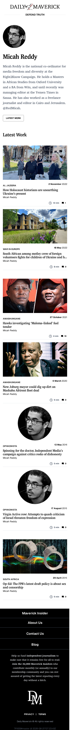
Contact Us (35, 634)
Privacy (29, 714)
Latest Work (13, 118)
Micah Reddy (10, 197)
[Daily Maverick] (35, 6)
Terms (42, 714)
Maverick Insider (35, 613)
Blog (35, 644)
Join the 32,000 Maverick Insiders (32, 664)
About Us (35, 623)
